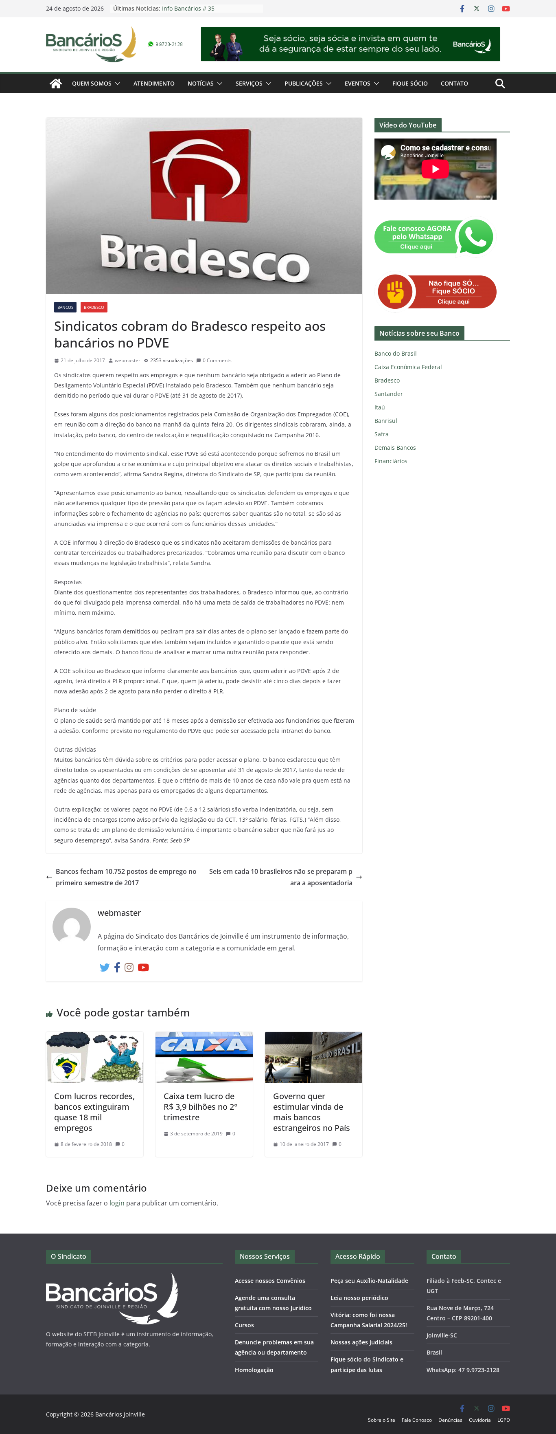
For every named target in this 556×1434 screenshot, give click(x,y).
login (117, 1203)
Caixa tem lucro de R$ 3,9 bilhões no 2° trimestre (201, 1107)
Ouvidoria (480, 1419)
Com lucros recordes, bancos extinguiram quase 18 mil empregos (94, 1112)
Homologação (254, 1370)
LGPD (503, 1419)
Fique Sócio (410, 83)
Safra (381, 434)
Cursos (244, 1325)
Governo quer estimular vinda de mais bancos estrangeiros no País (311, 1112)
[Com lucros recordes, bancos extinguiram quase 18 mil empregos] (94, 1037)
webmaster (127, 360)
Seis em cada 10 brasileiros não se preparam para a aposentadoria (280, 877)
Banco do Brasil (395, 353)
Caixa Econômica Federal (408, 367)
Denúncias (450, 1419)
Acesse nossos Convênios (270, 1280)
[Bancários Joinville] (56, 83)
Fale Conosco (417, 1419)
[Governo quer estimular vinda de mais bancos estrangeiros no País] (313, 1037)
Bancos (65, 307)
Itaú (379, 407)
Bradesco (94, 307)
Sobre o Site (381, 1419)
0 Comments (217, 360)
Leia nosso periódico (359, 1298)
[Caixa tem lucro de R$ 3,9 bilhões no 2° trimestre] (204, 1037)
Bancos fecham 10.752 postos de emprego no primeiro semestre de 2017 (126, 877)
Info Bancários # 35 (188, 8)
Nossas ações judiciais (361, 1342)
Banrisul (385, 420)
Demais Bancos (395, 447)
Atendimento (154, 83)
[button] (116, 83)
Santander (388, 394)
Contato (454, 83)
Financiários (390, 461)
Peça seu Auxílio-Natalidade (369, 1280)
